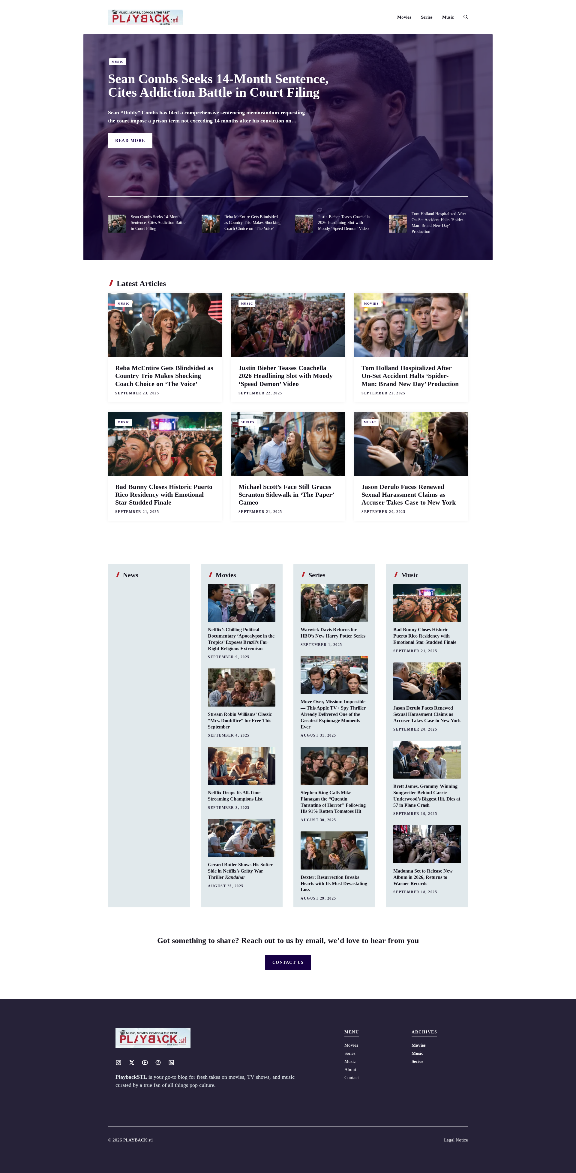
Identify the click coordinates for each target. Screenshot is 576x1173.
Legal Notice (456, 1140)
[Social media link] (119, 1063)
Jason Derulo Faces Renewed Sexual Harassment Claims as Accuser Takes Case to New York (409, 494)
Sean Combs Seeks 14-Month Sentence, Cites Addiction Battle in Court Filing (218, 85)
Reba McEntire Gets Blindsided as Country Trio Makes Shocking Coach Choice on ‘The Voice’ (252, 223)
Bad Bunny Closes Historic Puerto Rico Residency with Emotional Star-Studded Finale (163, 494)
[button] (463, 17)
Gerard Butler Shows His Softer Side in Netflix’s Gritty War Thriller (240, 871)
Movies (404, 17)
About (350, 1069)
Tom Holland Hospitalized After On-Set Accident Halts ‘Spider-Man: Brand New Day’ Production (410, 375)
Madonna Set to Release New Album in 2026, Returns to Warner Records (423, 877)
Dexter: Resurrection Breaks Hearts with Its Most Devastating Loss (334, 883)
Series (427, 17)
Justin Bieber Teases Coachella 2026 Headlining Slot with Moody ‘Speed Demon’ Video (344, 223)
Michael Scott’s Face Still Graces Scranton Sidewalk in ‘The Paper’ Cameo (286, 494)
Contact (351, 1077)
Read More (130, 140)
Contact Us (288, 962)
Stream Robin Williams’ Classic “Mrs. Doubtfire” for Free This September (240, 720)
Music (448, 17)
